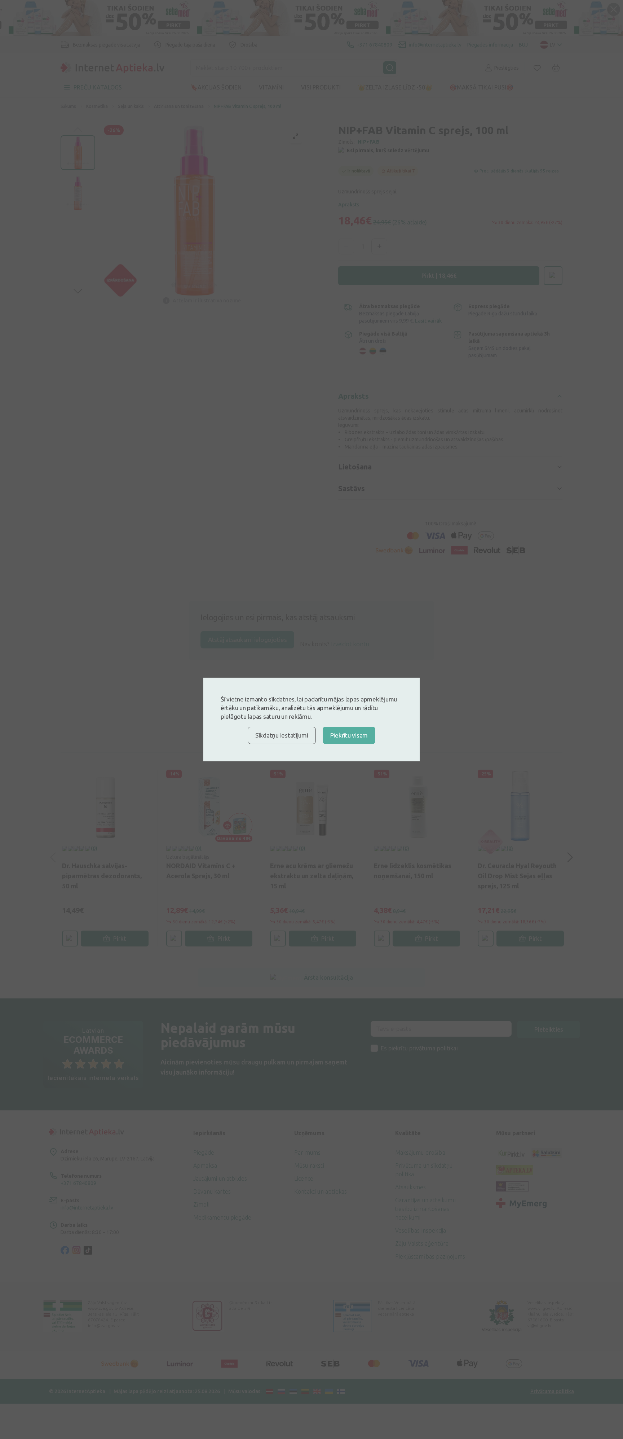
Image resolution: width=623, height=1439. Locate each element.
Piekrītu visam (349, 735)
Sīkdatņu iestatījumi (281, 735)
